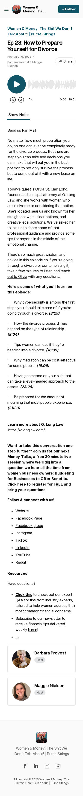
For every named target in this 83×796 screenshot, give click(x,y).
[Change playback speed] (31, 99)
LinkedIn (22, 547)
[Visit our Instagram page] (47, 766)
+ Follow (69, 9)
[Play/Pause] (16, 84)
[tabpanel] (41, 386)
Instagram (23, 533)
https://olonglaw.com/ (26, 430)
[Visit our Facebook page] (25, 766)
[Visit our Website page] (58, 766)
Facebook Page (28, 518)
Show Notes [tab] (18, 114)
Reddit (20, 562)
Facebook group (29, 525)
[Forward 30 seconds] (21, 99)
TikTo (20, 540)
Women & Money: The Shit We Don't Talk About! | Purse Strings (34, 9)
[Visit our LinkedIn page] (36, 766)
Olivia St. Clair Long (51, 189)
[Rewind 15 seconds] (13, 99)
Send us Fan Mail (21, 130)
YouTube (22, 555)
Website (22, 511)
